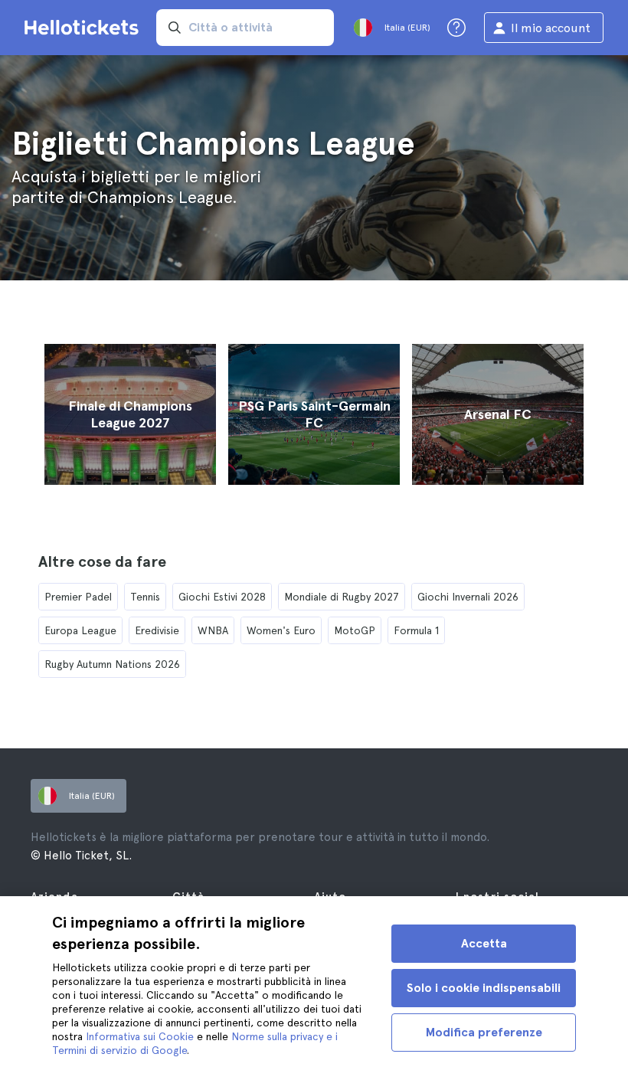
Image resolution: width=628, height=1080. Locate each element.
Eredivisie (157, 630)
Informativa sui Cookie (140, 1036)
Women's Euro (281, 630)
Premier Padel (78, 597)
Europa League (80, 630)
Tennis (145, 597)
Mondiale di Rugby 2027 (341, 597)
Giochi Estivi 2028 (222, 597)
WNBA (213, 630)
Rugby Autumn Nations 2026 (112, 664)
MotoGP (354, 630)
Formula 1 (416, 630)
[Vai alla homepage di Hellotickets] (84, 27)
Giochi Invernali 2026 (467, 597)
